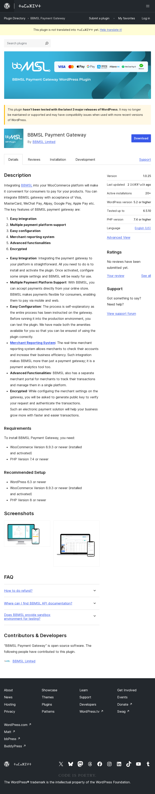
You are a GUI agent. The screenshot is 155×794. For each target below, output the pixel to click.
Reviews (34, 159)
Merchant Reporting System (32, 343)
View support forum (121, 314)
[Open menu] (148, 6)
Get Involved (127, 690)
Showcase (49, 690)
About (8, 690)
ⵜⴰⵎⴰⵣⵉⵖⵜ (22, 764)
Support (145, 159)
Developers (88, 704)
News (8, 697)
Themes (48, 697)
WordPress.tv (92, 711)
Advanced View (118, 237)
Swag (123, 711)
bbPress (12, 739)
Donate (124, 704)
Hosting (10, 704)
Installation (58, 159)
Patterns (48, 711)
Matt (9, 732)
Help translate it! (111, 29)
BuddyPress (15, 746)
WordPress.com (17, 725)
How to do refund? (18, 591)
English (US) (143, 228)
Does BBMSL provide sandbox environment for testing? (27, 617)
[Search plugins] (47, 43)
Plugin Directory (14, 18)
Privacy (9, 711)
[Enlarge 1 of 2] (45, 526)
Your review (115, 276)
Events (122, 697)
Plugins (47, 704)
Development (85, 159)
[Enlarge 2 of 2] (94, 526)
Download (141, 138)
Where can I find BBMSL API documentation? (38, 603)
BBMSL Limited (44, 142)
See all (146, 276)
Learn (84, 690)
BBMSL (26, 185)
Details (13, 159)
